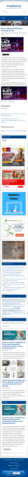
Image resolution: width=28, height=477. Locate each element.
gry (20, 304)
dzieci (18, 303)
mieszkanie (22, 310)
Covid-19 (9, 303)
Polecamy (5, 402)
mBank (12, 308)
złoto (24, 313)
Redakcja (16, 32)
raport (20, 311)
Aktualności (23, 32)
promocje (3, 115)
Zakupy (3, 34)
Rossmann (8, 115)
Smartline (20, 475)
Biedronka (10, 301)
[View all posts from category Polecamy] (24, 402)
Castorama (19, 302)
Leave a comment (7, 113)
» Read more (6, 449)
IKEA (22, 304)
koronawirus (20, 306)
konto (10, 306)
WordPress (13, 475)
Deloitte (14, 303)
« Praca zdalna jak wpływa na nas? (10, 119)
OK (16, 473)
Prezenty (14, 311)
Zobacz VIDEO (6, 326)
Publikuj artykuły (14, 462)
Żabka (4, 314)
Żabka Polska (9, 314)
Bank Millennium (15, 299)
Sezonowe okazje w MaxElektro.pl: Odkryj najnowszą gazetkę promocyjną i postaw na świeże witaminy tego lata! (13, 269)
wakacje (15, 313)
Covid (4, 303)
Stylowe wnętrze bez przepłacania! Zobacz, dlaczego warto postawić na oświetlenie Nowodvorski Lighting (12, 274)
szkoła (9, 313)
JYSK (24, 304)
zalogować (9, 130)
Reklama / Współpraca (14, 465)
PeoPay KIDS (9, 311)
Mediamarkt (14, 310)
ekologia (11, 304)
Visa (12, 313)
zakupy (20, 313)
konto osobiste (14, 306)
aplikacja (4, 299)
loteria (9, 308)
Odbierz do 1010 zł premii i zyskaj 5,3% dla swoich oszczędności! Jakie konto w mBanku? (13, 289)
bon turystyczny (5, 302)
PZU (18, 311)
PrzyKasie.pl (14, 5)
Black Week (23, 300)
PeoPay (4, 311)
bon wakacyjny (13, 302)
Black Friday (17, 113)
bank (8, 299)
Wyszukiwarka (14, 468)
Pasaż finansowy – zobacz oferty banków (14, 460)
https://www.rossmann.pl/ (8, 101)
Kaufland (5, 306)
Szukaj (4, 140)
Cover (23, 302)
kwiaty (6, 308)
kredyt (3, 308)
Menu (2, 1)
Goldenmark (16, 304)
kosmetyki (23, 113)
